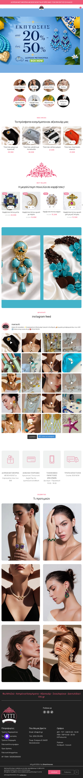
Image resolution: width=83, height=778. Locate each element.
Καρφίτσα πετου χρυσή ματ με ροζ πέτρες (72, 213)
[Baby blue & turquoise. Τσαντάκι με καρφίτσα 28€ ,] (31, 362)
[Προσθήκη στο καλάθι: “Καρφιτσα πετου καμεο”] (50, 207)
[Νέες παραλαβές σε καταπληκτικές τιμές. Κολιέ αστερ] (71, 423)
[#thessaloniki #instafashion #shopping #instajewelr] (11, 342)
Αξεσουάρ (49, 102)
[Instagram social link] (48, 712)
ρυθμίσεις (23, 775)
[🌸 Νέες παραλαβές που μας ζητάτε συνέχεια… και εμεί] (11, 403)
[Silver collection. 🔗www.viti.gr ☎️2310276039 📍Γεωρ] (51, 383)
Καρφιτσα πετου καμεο (52, 212)
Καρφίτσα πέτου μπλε (10, 212)
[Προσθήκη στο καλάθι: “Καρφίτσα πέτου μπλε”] (9, 207)
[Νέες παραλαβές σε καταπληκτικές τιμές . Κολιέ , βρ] (31, 403)
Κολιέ (63, 87)
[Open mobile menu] (3, 8)
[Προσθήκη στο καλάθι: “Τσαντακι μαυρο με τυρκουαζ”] (9, 142)
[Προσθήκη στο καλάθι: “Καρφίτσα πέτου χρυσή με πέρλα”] (29, 207)
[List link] (14, 732)
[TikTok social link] (51, 712)
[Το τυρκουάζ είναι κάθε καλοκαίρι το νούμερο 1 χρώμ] (31, 423)
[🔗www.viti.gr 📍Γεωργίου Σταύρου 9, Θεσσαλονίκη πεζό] (51, 362)
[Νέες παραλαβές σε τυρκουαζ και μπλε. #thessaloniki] (71, 362)
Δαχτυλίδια (49, 87)
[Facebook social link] (44, 712)
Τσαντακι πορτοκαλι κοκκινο (72, 148)
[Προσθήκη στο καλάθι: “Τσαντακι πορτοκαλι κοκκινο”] (70, 142)
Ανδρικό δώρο (63, 102)
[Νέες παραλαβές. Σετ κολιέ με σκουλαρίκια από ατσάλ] (31, 342)
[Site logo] (41, 7)
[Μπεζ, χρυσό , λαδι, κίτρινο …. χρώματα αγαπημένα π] (31, 383)
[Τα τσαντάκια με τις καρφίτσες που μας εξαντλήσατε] (11, 362)
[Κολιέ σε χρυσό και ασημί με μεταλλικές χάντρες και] (11, 423)
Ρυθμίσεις (67, 772)
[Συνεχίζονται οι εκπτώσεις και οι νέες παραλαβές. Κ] (51, 423)
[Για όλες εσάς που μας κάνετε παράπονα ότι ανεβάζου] (71, 383)
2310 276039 (51, 478)
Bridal (34, 87)
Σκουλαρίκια (19, 87)
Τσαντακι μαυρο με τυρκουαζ (11, 148)
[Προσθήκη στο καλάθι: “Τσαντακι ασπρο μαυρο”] (50, 142)
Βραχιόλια (19, 102)
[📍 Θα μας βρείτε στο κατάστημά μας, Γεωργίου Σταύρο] (51, 403)
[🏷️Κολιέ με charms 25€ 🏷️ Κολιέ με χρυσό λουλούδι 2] (51, 342)
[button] (7, 736)
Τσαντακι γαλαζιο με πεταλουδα (31, 148)
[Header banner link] (41, 2)
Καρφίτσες (34, 102)
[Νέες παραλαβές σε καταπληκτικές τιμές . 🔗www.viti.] (71, 342)
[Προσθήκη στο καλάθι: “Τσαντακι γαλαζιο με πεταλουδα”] (29, 142)
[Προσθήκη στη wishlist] (12, 142)
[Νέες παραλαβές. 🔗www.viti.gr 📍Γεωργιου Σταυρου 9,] (11, 383)
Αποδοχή (54, 772)
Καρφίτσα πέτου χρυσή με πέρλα (31, 213)
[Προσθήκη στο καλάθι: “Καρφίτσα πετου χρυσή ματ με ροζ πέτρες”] (70, 207)
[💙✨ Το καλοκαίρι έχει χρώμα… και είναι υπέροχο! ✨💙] (71, 403)
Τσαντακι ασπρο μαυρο (52, 147)
